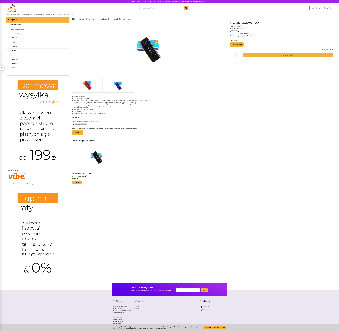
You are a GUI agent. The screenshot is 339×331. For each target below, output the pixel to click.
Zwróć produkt (117, 323)
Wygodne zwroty (117, 317)
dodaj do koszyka (288, 55)
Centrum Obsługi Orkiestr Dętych (121, 19)
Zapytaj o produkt (237, 44)
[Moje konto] (315, 8)
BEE (238, 32)
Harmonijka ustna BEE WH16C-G (82, 173)
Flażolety (14, 46)
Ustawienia (207, 327)
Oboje (13, 68)
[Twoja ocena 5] (246, 28)
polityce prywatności (160, 328)
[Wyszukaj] (186, 8)
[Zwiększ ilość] (231, 55)
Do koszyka (77, 182)
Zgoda (223, 327)
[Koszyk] (328, 8)
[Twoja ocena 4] (245, 28)
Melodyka (14, 38)
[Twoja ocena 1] (240, 28)
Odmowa (216, 327)
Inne (13, 72)
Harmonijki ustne (16, 33)
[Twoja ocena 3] (243, 28)
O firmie (74, 19)
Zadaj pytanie (77, 132)
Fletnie (13, 42)
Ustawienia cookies (118, 321)
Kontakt (81, 19)
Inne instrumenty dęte (17, 29)
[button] (149, 50)
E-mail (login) (179, 287)
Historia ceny (234, 40)
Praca (88, 19)
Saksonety (15, 59)
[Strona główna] (12, 8)
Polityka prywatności (118, 312)
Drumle (14, 50)
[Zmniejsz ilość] (237, 55)
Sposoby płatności (118, 308)
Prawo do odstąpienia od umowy (122, 310)
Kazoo (13, 55)
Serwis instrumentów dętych (100, 19)
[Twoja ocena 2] (242, 28)
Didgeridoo (15, 63)
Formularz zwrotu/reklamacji (121, 315)
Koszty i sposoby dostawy (120, 306)
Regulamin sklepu (117, 319)
